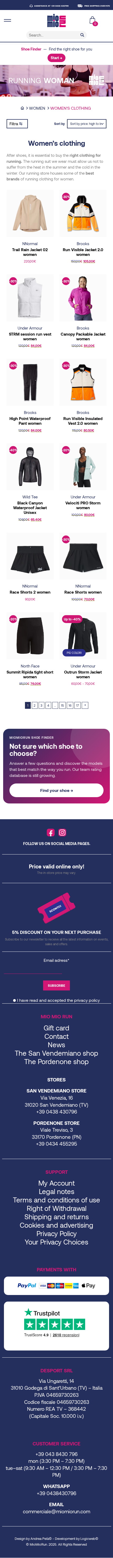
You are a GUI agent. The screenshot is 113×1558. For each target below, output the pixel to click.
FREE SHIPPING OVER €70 (90, 5)
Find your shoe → (56, 790)
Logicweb (87, 1538)
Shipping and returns (56, 1216)
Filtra (14, 123)
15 (62, 705)
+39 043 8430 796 (56, 1454)
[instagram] (62, 833)
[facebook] (51, 833)
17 (77, 705)
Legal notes (56, 1191)
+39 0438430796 (56, 1493)
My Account (56, 1183)
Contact (56, 1036)
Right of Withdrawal (56, 1208)
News (56, 1044)
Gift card (56, 1028)
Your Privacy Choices (56, 1242)
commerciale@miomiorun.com (56, 1511)
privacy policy (87, 1000)
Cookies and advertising (56, 1225)
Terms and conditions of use (56, 1200)
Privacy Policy (57, 1233)
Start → (56, 57)
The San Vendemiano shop (56, 1053)
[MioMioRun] (56, 20)
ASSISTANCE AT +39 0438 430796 (44, 5)
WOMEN (37, 107)
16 (70, 705)
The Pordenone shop (56, 1061)
